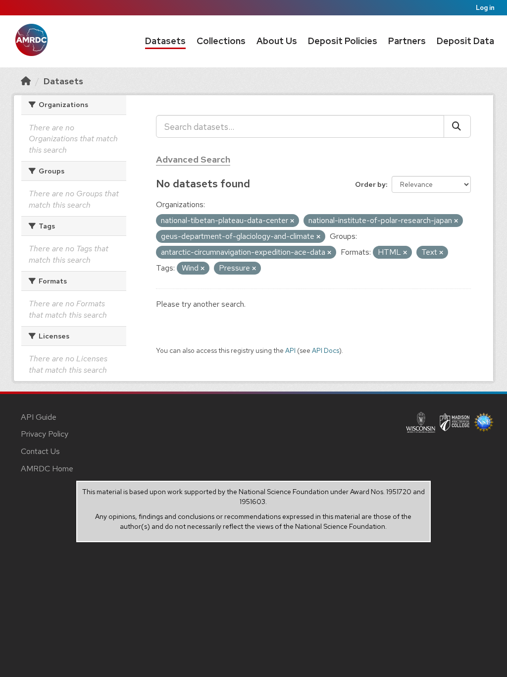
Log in (485, 7)
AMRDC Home (47, 468)
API (290, 350)
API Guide (38, 417)
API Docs (325, 350)
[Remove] (292, 221)
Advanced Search (193, 159)
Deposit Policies (342, 41)
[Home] (26, 81)
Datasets (165, 41)
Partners (407, 41)
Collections (221, 41)
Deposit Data (465, 41)
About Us (276, 41)
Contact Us (40, 451)
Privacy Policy (44, 434)
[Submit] (457, 126)
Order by (370, 184)
